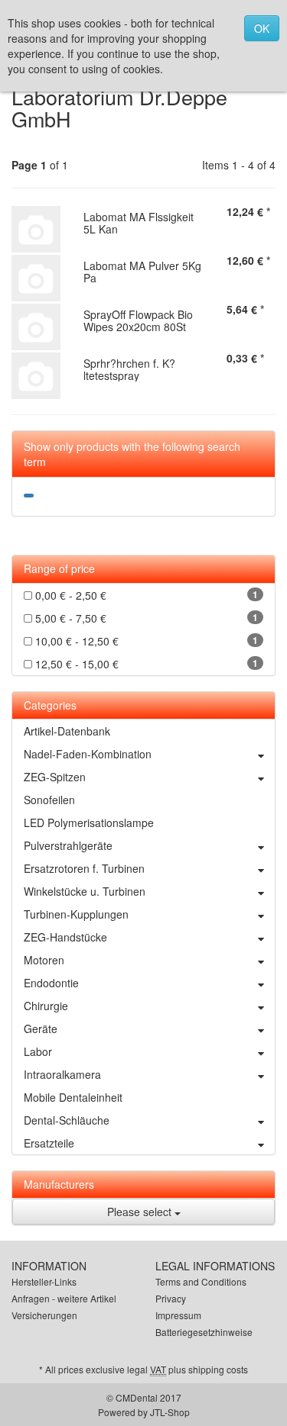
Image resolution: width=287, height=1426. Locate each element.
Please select (140, 1211)
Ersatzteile (49, 1143)
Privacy (170, 1298)
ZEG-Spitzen (55, 776)
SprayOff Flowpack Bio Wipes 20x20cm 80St (138, 320)
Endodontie (51, 982)
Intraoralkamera (62, 1074)
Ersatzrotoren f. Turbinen (84, 868)
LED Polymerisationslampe (89, 822)
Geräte (40, 1028)
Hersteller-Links (44, 1281)
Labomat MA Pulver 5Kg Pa (142, 271)
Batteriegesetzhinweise (204, 1331)
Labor (38, 1051)
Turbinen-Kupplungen (76, 914)
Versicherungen (44, 1315)
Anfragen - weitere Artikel (63, 1298)
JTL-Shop (170, 1411)
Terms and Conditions (200, 1281)
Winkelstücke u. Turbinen (84, 891)
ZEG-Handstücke (65, 937)
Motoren (44, 959)
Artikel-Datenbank (67, 731)
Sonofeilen (49, 799)
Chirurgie (46, 1005)
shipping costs (218, 1369)
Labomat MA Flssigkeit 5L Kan (138, 222)
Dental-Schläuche (66, 1120)
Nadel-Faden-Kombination (88, 753)
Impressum (178, 1315)
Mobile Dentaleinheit (73, 1097)
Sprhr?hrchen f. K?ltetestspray (129, 369)
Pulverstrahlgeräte (68, 845)
